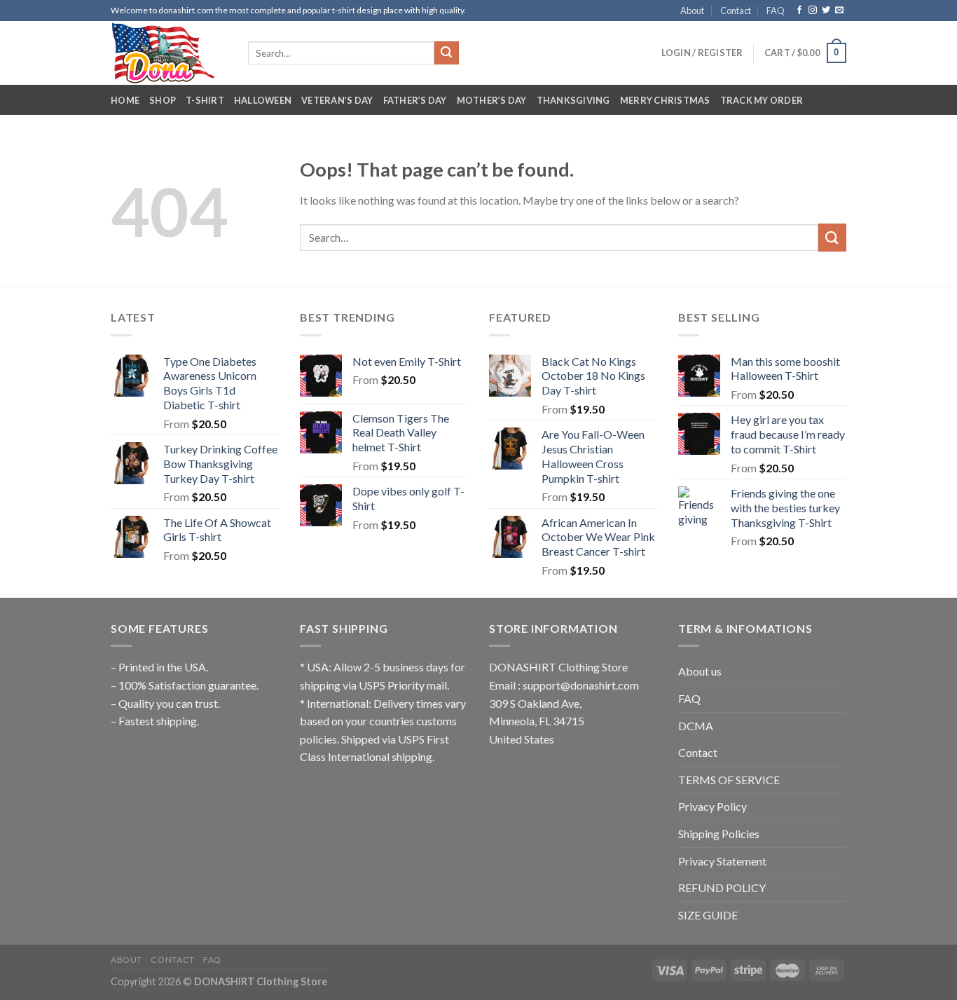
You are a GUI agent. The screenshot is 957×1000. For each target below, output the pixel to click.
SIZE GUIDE (708, 915)
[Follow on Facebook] (799, 10)
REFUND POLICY (722, 887)
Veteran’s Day (337, 100)
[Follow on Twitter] (826, 10)
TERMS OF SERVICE (729, 779)
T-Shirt (205, 100)
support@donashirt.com (581, 685)
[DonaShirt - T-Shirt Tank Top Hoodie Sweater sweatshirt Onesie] (169, 53)
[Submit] (446, 53)
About (692, 10)
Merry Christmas (665, 100)
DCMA (695, 725)
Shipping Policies (718, 833)
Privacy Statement (722, 861)
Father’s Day (415, 100)
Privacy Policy (712, 806)
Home (125, 100)
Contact (735, 10)
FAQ (775, 10)
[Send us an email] (839, 10)
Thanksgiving (573, 100)
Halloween (262, 100)
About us (700, 671)
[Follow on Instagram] (812, 10)
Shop (162, 100)
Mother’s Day (492, 100)
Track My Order (762, 100)
